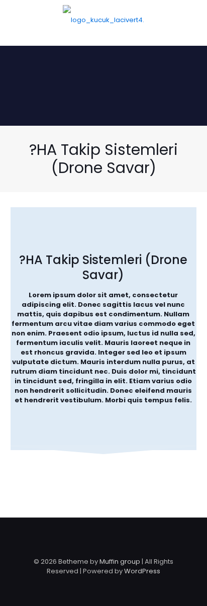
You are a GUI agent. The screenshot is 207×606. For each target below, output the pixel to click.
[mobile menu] (193, 20)
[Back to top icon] (103, 538)
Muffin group (119, 561)
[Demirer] (103, 20)
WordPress (142, 571)
